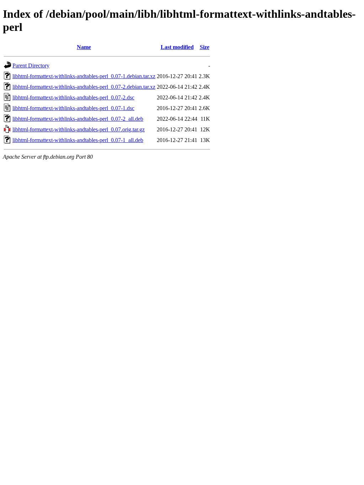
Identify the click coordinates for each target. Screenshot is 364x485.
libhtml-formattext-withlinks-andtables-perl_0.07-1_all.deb (77, 140)
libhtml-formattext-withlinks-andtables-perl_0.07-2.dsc (73, 97)
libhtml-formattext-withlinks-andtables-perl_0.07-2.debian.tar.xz (83, 87)
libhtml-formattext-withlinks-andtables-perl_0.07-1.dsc (73, 108)
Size (204, 47)
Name (84, 47)
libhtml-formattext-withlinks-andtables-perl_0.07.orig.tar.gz (78, 129)
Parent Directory (30, 65)
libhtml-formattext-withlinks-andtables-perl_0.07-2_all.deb (77, 119)
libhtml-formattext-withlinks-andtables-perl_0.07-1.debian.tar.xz (83, 76)
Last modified (177, 47)
